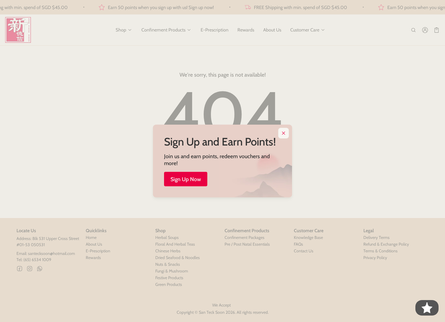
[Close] (283, 133)
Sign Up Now (185, 179)
